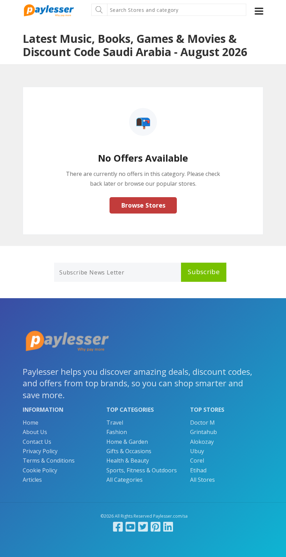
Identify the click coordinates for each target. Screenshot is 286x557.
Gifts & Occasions (128, 451)
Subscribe (204, 271)
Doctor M (202, 422)
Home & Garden (127, 442)
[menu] (259, 11)
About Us (35, 432)
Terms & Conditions (49, 460)
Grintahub (203, 432)
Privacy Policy (40, 451)
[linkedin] (168, 526)
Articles (32, 479)
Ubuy (197, 451)
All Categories (124, 479)
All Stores (202, 479)
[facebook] (118, 526)
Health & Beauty (127, 460)
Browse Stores (143, 205)
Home (30, 422)
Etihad (198, 470)
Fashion (116, 432)
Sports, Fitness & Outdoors (141, 470)
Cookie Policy (40, 470)
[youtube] (130, 526)
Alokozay (202, 442)
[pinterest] (155, 526)
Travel (114, 422)
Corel (197, 460)
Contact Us (37, 442)
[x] (143, 526)
